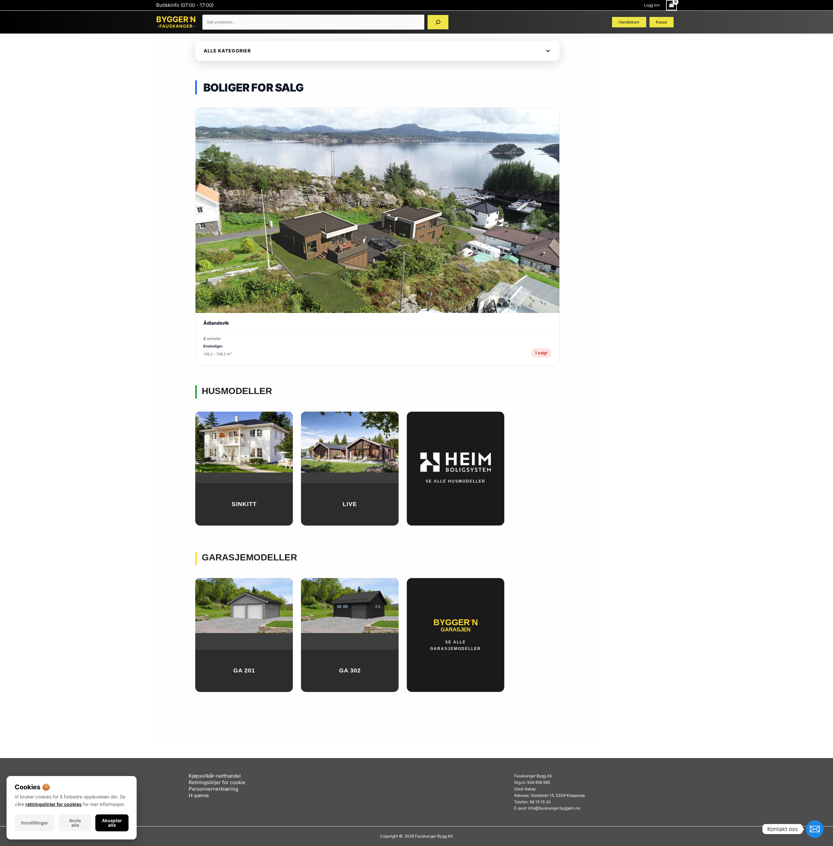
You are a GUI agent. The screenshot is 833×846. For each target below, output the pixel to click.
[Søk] (438, 22)
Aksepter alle (112, 823)
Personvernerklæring (213, 789)
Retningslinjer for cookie (217, 782)
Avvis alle (75, 823)
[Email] (815, 829)
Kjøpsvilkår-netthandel (215, 776)
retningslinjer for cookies (53, 804)
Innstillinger (34, 822)
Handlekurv (629, 22)
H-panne (199, 795)
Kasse (661, 22)
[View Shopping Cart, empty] (671, 5)
